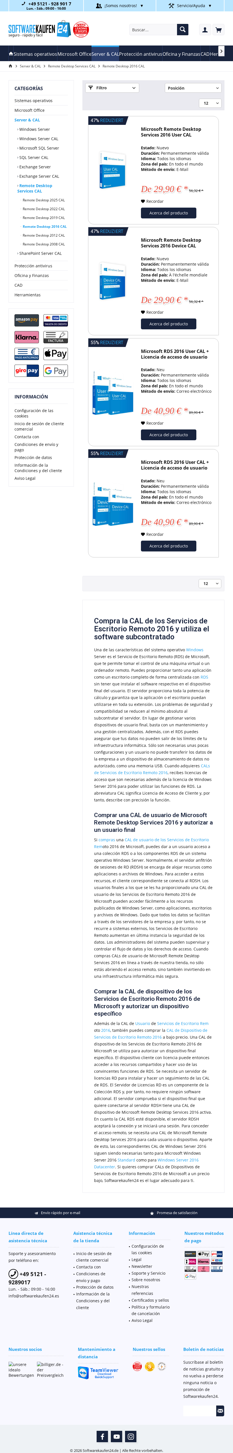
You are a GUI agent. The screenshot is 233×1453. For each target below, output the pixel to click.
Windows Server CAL (38, 138)
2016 (105, 1030)
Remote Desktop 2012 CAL (43, 235)
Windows (194, 649)
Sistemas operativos (33, 100)
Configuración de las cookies (33, 413)
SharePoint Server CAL (40, 253)
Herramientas (27, 294)
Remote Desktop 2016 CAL (44, 226)
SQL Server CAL (33, 157)
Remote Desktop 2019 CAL (43, 217)
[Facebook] (102, 1436)
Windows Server (34, 129)
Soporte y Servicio (148, 1273)
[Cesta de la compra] (218, 29)
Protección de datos (33, 457)
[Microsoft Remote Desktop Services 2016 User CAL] (112, 170)
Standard (126, 1160)
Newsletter (142, 1266)
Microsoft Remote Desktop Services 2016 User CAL (171, 132)
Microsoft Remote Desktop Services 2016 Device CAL (171, 243)
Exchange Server (34, 167)
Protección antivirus (33, 265)
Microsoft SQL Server (38, 148)
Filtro (101, 87)
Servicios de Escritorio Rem (183, 1023)
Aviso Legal (25, 478)
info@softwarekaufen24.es (34, 1296)
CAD (18, 285)
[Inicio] (11, 53)
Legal (137, 1259)
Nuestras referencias (142, 1290)
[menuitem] (218, 29)
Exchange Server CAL (38, 176)
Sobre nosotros (146, 1279)
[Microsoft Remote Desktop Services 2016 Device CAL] (112, 281)
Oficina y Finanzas (31, 275)
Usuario (142, 1023)
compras (107, 839)
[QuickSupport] (98, 1372)
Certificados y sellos (150, 1300)
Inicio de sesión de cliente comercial (39, 426)
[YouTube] (116, 1436)
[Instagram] (130, 1436)
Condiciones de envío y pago (36, 447)
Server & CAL (27, 120)
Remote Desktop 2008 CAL (43, 244)
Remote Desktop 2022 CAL (43, 208)
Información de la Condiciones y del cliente (38, 467)
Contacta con (26, 436)
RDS (204, 677)
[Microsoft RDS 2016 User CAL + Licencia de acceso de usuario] (112, 392)
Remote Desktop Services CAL (34, 188)
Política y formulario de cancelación (151, 1310)
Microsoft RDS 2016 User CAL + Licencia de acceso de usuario (175, 354)
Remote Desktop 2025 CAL (43, 200)
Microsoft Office (29, 110)
